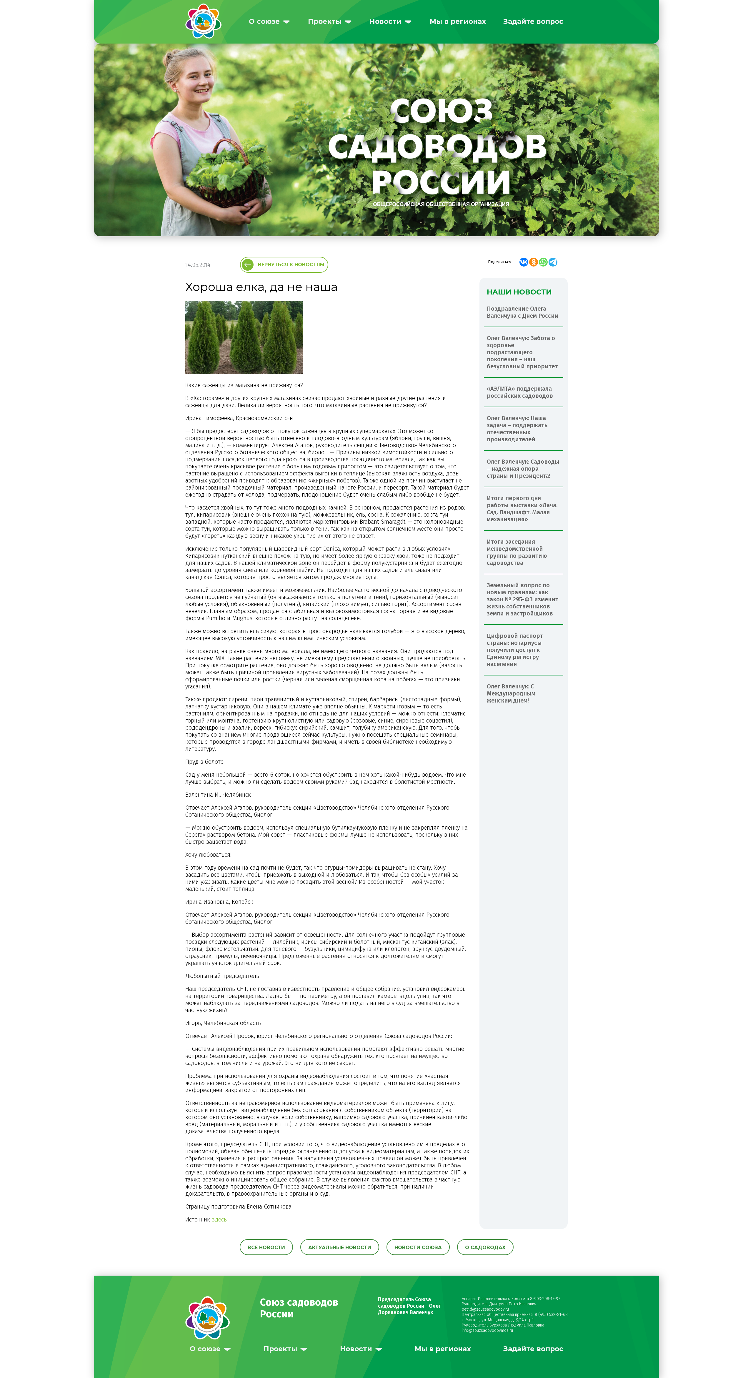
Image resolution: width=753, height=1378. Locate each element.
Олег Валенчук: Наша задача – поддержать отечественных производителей (517, 429)
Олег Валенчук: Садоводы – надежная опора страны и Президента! (523, 468)
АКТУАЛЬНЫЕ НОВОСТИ (339, 1247)
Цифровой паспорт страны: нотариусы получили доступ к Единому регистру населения (515, 650)
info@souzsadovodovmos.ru (487, 1330)
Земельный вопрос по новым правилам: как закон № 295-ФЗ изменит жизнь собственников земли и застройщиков (522, 599)
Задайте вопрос (533, 21)
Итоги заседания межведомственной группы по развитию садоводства (517, 552)
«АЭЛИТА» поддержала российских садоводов (520, 392)
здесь (219, 1219)
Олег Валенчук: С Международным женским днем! (511, 693)
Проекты (324, 21)
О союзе (264, 21)
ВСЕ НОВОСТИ (266, 1247)
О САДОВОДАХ (485, 1247)
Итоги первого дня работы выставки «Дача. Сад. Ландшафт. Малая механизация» (522, 509)
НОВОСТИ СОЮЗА (418, 1247)
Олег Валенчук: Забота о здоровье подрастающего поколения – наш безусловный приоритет (522, 352)
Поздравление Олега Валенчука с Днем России (523, 312)
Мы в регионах (458, 21)
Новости (385, 21)
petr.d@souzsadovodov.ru (485, 1309)
